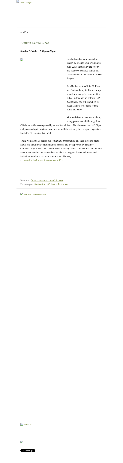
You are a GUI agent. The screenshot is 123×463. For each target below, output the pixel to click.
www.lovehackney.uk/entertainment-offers (43, 160)
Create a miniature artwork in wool (47, 180)
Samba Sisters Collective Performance (52, 184)
